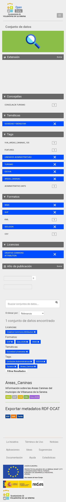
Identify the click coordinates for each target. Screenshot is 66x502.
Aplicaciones (12, 449)
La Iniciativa (12, 442)
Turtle (20, 416)
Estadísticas (48, 457)
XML (14, 416)
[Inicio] (14, 10)
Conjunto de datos (18, 27)
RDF (8, 416)
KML (26, 397)
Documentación (14, 457)
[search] (57, 302)
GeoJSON (34, 397)
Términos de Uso (34, 442)
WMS (8, 397)
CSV (20, 397)
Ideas (29, 449)
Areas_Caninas (18, 382)
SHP (14, 397)
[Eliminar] (35, 332)
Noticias (54, 442)
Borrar (59, 57)
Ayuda (32, 457)
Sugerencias (45, 449)
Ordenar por (11, 313)
